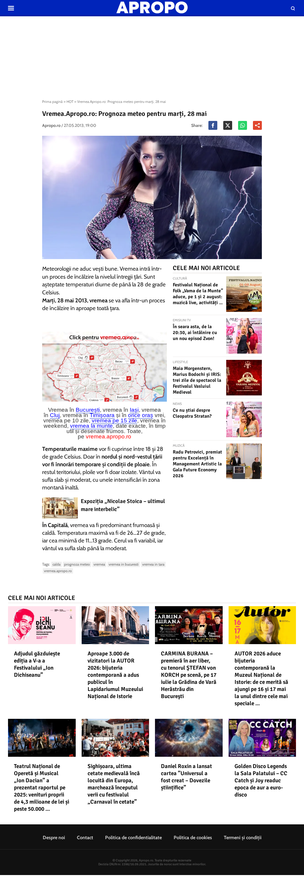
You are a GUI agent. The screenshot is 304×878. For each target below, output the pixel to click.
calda (57, 564)
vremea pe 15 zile (114, 420)
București (88, 410)
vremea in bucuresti (124, 564)
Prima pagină (52, 101)
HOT (69, 101)
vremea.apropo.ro (108, 436)
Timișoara (102, 415)
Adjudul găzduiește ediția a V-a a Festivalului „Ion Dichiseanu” (37, 664)
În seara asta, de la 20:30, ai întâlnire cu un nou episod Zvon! (195, 332)
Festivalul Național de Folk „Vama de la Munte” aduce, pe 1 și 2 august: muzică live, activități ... (198, 294)
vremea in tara (153, 564)
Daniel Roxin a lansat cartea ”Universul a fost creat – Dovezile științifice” (186, 777)
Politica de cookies (193, 837)
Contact (85, 837)
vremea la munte (91, 426)
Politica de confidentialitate (133, 837)
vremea (99, 564)
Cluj (55, 415)
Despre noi (54, 837)
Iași (134, 410)
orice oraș (140, 415)
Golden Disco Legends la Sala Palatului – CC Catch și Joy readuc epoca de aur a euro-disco (261, 780)
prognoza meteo (77, 564)
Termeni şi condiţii (243, 837)
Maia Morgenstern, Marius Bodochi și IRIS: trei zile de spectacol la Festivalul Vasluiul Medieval (197, 380)
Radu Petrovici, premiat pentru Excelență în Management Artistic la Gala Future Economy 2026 (197, 464)
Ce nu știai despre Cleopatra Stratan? (192, 413)
